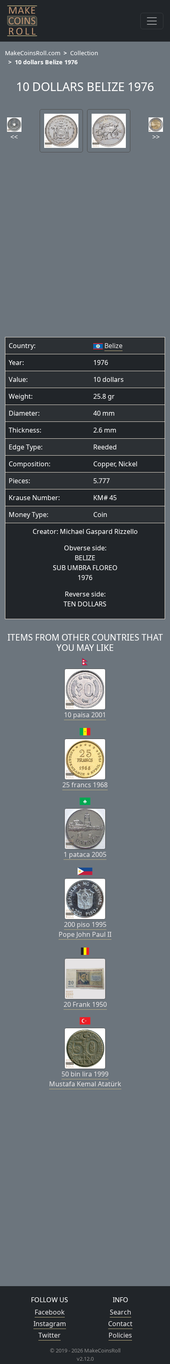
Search (120, 1312)
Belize (113, 345)
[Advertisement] (85, 248)
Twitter (49, 1335)
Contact (120, 1323)
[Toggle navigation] (151, 21)
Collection (84, 53)
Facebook (50, 1312)
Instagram (49, 1323)
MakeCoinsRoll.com (32, 53)
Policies (120, 1335)
